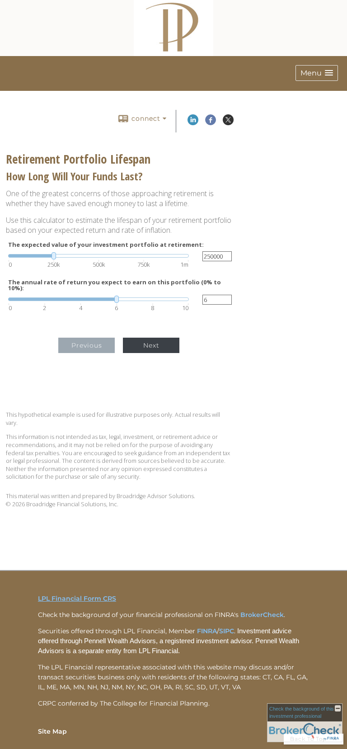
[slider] (98, 256)
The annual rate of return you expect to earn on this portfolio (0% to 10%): (114, 285)
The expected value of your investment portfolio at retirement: (106, 245)
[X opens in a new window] (228, 123)
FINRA (207, 631)
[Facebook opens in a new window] (210, 123)
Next (151, 345)
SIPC (226, 631)
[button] (316, 73)
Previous (86, 345)
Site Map (52, 731)
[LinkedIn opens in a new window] (193, 123)
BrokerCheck (262, 615)
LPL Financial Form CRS (77, 598)
